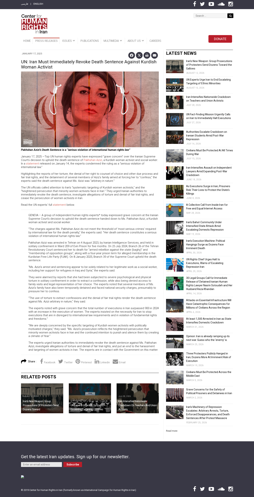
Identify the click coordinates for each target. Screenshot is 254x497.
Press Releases (46, 41)
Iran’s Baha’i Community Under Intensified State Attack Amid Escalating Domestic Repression (205, 226)
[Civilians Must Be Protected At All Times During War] (175, 156)
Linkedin (105, 362)
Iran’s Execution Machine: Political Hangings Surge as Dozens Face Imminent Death (205, 244)
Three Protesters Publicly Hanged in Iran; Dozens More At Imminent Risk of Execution (208, 357)
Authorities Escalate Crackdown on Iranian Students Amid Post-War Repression (206, 135)
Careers (155, 41)
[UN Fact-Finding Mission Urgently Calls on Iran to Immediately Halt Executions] (175, 120)
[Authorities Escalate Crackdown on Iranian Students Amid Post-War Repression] (175, 137)
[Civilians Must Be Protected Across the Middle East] (175, 377)
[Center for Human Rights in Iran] (34, 24)
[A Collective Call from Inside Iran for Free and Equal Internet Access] (175, 210)
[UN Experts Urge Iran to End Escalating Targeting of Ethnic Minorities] (90, 398)
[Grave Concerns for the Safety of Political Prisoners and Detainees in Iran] (175, 395)
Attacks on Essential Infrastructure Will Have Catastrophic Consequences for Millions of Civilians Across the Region (208, 304)
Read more (171, 431)
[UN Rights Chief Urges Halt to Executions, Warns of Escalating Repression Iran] (175, 265)
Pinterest (86, 362)
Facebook (49, 362)
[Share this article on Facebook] (131, 55)
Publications (90, 41)
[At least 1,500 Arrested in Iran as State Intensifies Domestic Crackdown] (175, 324)
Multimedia (111, 41)
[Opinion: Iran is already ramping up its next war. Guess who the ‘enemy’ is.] (175, 341)
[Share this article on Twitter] (139, 55)
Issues (67, 41)
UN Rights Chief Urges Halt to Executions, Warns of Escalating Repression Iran (204, 263)
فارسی (24, 3)
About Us (134, 41)
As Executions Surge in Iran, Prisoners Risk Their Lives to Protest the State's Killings (208, 190)
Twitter (68, 362)
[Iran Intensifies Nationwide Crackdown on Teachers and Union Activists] (138, 398)
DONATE (220, 39)
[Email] (154, 55)
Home (27, 41)
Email (122, 362)
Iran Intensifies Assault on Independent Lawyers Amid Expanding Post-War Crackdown (209, 171)
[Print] (147, 55)
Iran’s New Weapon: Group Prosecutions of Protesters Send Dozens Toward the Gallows (209, 65)
